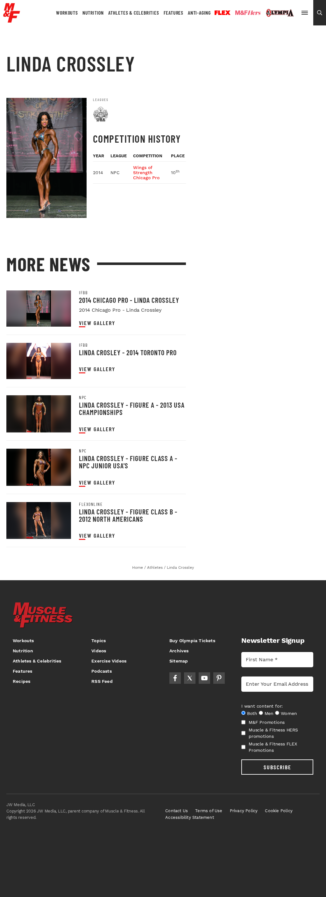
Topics (98, 640)
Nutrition (93, 13)
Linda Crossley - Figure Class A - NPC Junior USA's (128, 462)
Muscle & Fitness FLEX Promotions (273, 747)
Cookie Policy (279, 810)
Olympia (280, 13)
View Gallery (97, 323)
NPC (83, 397)
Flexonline (91, 504)
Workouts (67, 13)
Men (269, 713)
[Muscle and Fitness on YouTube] (204, 678)
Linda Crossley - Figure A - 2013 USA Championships (132, 408)
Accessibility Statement (189, 817)
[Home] (11, 20)
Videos (98, 650)
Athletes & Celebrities (133, 13)
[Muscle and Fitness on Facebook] (175, 678)
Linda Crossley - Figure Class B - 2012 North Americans (128, 515)
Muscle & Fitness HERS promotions (273, 733)
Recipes (21, 681)
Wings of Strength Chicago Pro (146, 172)
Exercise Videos (108, 660)
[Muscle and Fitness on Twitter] (189, 678)
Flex (222, 12)
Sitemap (178, 660)
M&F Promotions (267, 722)
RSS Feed (102, 681)
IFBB (83, 292)
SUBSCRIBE (277, 767)
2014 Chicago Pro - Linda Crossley (129, 300)
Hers (248, 12)
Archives (179, 650)
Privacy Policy (244, 810)
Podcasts (101, 671)
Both (252, 713)
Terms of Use (208, 810)
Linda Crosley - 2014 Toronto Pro (128, 352)
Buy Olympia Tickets (192, 640)
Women (289, 713)
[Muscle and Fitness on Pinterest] (219, 678)
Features (173, 13)
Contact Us (176, 810)
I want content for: (262, 706)
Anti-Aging (199, 13)
